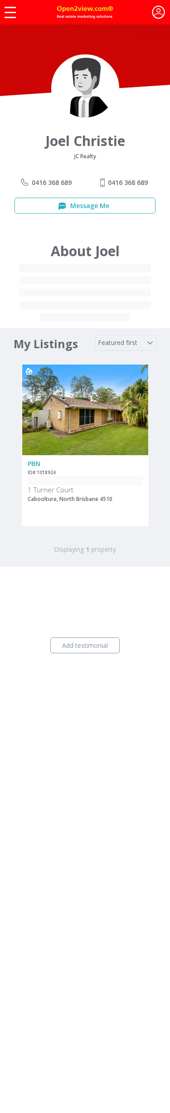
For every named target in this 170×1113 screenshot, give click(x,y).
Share (135, 401)
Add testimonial (85, 645)
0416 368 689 (52, 182)
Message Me (88, 205)
